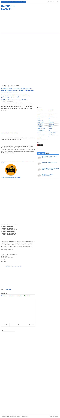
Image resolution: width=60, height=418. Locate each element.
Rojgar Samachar (41, 134)
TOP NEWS (40, 138)
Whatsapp (27, 295)
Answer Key (40, 109)
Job (49, 118)
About (7, 1)
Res (49, 130)
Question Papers (41, 130)
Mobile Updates (41, 122)
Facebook (4, 295)
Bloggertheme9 (25, 416)
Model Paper (51, 122)
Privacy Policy (14, 1)
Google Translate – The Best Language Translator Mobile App (15, 96)
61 (9, 133)
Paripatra (50, 128)
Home (3, 1)
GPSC (39, 118)
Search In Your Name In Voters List (9, 92)
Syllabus (39, 136)
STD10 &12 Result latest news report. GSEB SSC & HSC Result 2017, (17, 90)
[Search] (57, 1)
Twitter (12, 295)
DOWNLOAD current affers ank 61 (13, 266)
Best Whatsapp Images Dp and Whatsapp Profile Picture (14, 99)
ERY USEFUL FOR (22, 161)
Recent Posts (41, 153)
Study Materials (52, 134)
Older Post (31, 324)
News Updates (51, 124)
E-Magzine (51, 116)
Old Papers (51, 126)
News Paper (40, 124)
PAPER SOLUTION (41, 128)
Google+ (19, 295)
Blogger (56, 416)
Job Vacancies (40, 120)
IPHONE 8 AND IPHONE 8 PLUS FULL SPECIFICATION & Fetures (16, 88)
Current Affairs (8, 289)
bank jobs (40, 112)
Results (39, 132)
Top (49, 136)
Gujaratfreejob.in (12, 416)
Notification (40, 126)
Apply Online (51, 109)
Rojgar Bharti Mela (52, 132)
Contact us (22, 1)
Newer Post (5, 324)
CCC (39, 114)
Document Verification (42, 116)
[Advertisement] (13, 20)
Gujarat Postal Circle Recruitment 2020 (10, 97)
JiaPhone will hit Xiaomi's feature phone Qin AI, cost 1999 (14, 94)
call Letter (51, 112)
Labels (47, 153)
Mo (49, 120)
